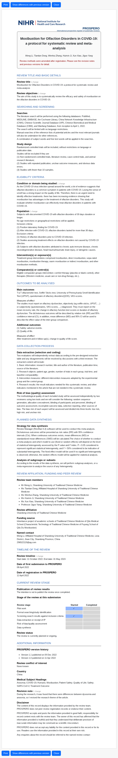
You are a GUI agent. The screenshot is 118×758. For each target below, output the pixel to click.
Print (5, 4)
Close (56, 4)
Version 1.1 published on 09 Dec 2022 (39, 654)
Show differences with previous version (30, 4)
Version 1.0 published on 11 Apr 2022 (38, 658)
